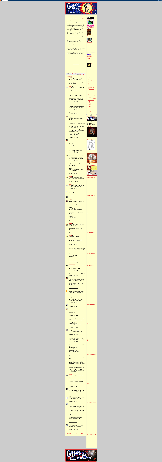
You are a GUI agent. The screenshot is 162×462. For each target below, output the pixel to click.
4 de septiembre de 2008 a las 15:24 (73, 152)
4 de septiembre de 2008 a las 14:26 (73, 113)
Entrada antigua (83, 433)
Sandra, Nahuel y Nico (72, 264)
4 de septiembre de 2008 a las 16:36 (73, 188)
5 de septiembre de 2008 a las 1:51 (73, 401)
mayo (89, 104)
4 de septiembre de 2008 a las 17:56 (73, 244)
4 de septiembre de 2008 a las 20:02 (73, 306)
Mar (69, 396)
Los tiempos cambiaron (82, 74)
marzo (89, 105)
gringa (69, 423)
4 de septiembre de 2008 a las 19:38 (73, 288)
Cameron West (71, 184)
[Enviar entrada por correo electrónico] (84, 73)
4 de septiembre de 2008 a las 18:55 (73, 262)
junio (89, 103)
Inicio (76, 433)
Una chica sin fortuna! (91, 79)
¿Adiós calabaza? (90, 82)
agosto (89, 101)
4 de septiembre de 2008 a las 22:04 (73, 341)
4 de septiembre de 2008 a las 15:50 (73, 160)
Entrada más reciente (68, 433)
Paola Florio (70, 176)
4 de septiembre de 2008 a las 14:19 (73, 101)
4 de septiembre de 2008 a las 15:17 (73, 137)
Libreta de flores (71, 289)
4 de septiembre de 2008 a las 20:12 (73, 315)
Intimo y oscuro (71, 195)
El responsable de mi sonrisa (91, 81)
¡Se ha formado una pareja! (91, 95)
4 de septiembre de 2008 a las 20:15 (73, 327)
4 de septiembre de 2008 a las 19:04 (73, 275)
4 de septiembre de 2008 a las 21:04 (73, 334)
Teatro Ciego (70, 374)
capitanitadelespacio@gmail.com (91, 60)
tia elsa (70, 199)
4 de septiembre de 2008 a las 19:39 (73, 302)
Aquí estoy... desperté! (91, 93)
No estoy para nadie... (91, 94)
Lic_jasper (70, 86)
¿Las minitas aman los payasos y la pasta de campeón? (91, 89)
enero (89, 106)
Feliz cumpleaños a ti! (91, 100)
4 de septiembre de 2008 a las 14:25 (73, 109)
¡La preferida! (90, 80)
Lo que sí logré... (90, 84)
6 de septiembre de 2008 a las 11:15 (73, 429)
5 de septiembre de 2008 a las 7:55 (73, 422)
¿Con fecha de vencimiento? (91, 78)
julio (89, 102)
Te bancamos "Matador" (91, 87)
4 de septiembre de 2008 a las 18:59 (73, 270)
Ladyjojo (83, 18)
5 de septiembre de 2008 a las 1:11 (73, 386)
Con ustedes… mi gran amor (91, 83)
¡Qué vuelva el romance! (91, 77)
